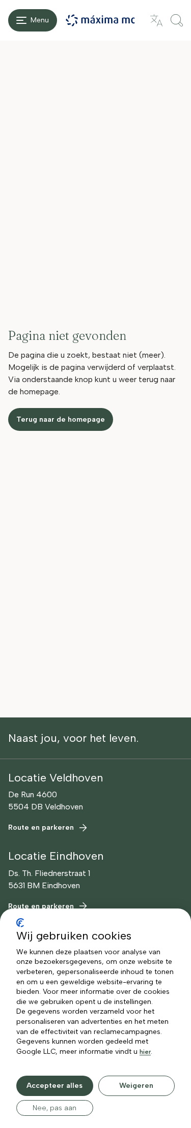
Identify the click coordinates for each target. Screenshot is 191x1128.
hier (145, 1051)
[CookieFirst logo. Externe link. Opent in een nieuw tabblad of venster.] (20, 922)
